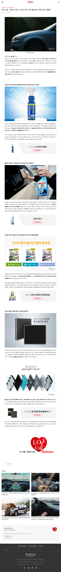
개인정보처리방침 (32, 546)
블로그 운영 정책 (22, 546)
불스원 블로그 (8, 528)
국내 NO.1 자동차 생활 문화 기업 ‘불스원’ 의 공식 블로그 (18, 533)
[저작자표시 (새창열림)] (11, 463)
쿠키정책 (41, 546)
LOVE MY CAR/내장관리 (8, 7)
